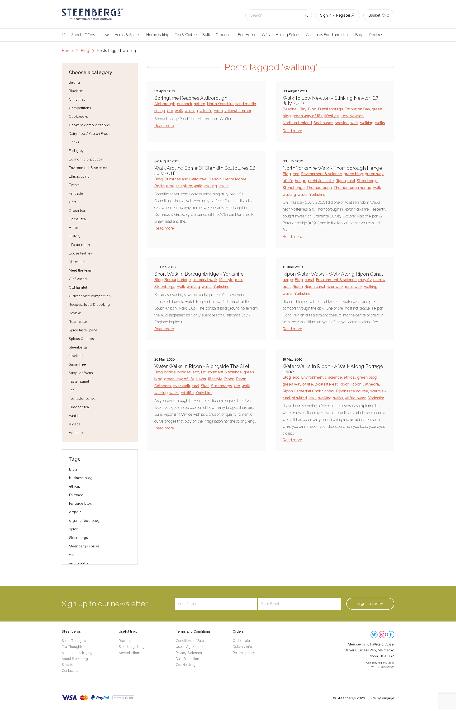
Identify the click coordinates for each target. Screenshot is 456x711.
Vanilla (74, 416)
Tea (72, 390)
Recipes (376, 35)
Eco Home (247, 35)
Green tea (77, 210)
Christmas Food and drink (328, 35)
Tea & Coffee (186, 35)
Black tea (76, 91)
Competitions (80, 108)
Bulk (206, 35)
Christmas (77, 99)
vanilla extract (80, 563)
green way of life (307, 116)
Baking (74, 82)
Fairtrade (76, 193)
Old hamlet (78, 287)
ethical (74, 486)
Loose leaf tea (80, 253)
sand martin (245, 104)
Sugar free (77, 364)
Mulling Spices (288, 35)
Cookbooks (78, 116)
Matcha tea (77, 262)
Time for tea (79, 407)
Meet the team (80, 270)
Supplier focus (81, 373)
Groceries (224, 35)
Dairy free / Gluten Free (88, 134)
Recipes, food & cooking (89, 304)
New (105, 35)
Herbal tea (77, 219)
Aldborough (164, 104)
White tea (77, 433)
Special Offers (83, 35)
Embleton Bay (357, 109)
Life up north (79, 245)
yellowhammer (237, 110)
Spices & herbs (81, 339)
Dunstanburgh (330, 109)
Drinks (74, 142)
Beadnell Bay (294, 109)
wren (218, 110)
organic (75, 512)
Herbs (74, 228)
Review (75, 313)
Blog (359, 35)
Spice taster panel (83, 330)
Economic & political (86, 159)
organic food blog (84, 521)
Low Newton (352, 116)
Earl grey (76, 151)
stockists (76, 356)
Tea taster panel (82, 398)
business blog (81, 478)
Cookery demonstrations (89, 125)
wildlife (206, 110)
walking (191, 110)
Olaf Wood (78, 279)
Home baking (157, 35)
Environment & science (88, 168)
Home (67, 50)
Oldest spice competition (90, 296)
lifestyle (331, 116)
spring (159, 110)
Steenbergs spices (84, 546)
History (75, 236)
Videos (75, 424)
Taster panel (79, 381)
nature (199, 104)
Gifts (266, 35)
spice (73, 529)
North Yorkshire (220, 104)
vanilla (74, 555)
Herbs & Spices (127, 35)
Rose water (78, 322)
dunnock (184, 104)
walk (179, 110)
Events (74, 185)
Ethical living (79, 176)
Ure (170, 110)
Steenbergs (78, 347)
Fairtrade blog (80, 503)
